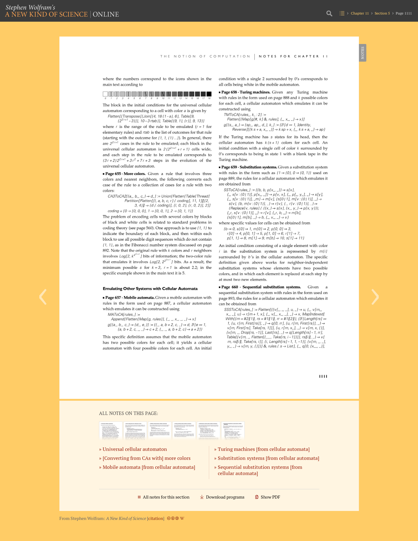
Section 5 (382, 13)
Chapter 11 (360, 13)
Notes (362, 52)
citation (155, 518)
